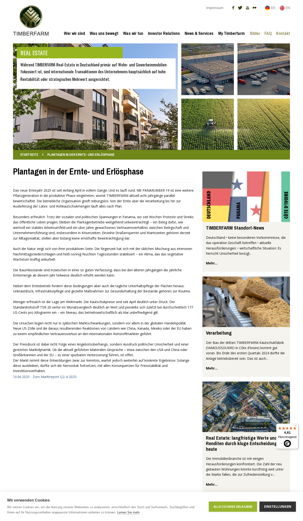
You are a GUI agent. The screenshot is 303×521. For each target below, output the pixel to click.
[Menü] (295, 426)
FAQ (268, 33)
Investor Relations (164, 33)
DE (273, 7)
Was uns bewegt (104, 33)
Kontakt (283, 33)
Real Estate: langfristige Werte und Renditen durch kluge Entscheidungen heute (244, 443)
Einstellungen (277, 506)
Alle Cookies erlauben (233, 506)
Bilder (255, 33)
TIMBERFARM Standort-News (235, 227)
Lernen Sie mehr (128, 512)
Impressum (214, 7)
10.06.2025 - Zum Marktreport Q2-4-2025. (45, 376)
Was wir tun (133, 33)
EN (287, 7)
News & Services (199, 33)
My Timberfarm (231, 33)
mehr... (212, 263)
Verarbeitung (219, 332)
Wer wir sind (74, 33)
